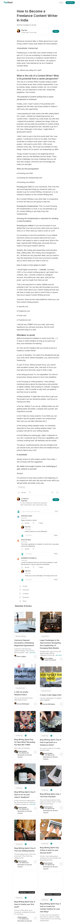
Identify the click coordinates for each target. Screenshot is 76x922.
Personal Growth (46, 691)
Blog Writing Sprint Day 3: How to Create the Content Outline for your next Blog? (50, 908)
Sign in (61, 2)
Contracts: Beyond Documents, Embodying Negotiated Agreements (24, 642)
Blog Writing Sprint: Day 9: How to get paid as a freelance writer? (50, 742)
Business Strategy (21, 636)
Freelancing (21, 487)
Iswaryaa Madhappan (48, 704)
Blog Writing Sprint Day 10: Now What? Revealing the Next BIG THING (24, 742)
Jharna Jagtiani (21, 656)
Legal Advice (45, 636)
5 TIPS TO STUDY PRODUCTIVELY (21, 693)
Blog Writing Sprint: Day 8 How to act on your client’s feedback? (24, 794)
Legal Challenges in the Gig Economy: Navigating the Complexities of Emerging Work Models (50, 644)
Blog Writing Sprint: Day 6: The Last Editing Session (25, 849)
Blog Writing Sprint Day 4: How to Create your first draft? (24, 904)
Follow (56, 31)
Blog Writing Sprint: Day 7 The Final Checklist (50, 795)
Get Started (70, 2)
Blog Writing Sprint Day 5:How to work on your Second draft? (49, 850)
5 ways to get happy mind (50, 695)
